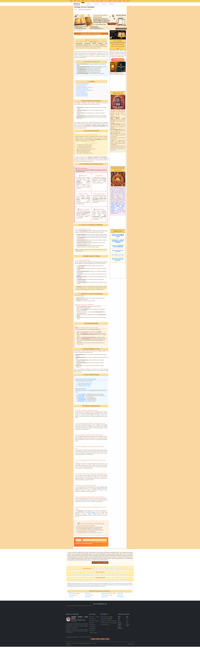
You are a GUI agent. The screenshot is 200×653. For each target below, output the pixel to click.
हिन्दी (75, 1)
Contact (97, 616)
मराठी (83, 1)
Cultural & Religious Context (82, 93)
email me (76, 627)
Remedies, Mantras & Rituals (82, 88)
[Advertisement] (118, 84)
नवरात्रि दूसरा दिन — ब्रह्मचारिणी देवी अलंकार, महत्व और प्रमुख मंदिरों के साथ (118, 241)
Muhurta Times (88, 597)
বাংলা (89, 1)
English (71, 1)
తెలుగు (79, 1)
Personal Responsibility (81, 91)
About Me (91, 616)
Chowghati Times (104, 597)
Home (75, 9)
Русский (114, 1)
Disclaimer (91, 622)
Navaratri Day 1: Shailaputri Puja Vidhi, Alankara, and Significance (118, 259)
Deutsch (119, 1)
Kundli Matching (106, 618)
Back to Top (131, 644)
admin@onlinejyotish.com (86, 384)
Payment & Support (93, 620)
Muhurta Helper (120, 593)
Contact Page (87, 385)
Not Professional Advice (81, 86)
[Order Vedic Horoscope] (118, 34)
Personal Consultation (111, 620)
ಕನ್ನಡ (86, 1)
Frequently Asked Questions (82, 95)
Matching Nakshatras (89, 595)
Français (109, 1)
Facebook (93, 639)
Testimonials (92, 618)
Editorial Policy (87, 501)
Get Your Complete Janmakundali (100, 562)
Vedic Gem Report (121, 597)
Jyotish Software (104, 624)
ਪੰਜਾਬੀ (97, 1)
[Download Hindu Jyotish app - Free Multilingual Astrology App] (118, 66)
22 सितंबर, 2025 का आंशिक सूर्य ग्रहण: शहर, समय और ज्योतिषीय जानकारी (118, 235)
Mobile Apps (114, 622)
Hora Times (71, 597)
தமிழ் (106, 1)
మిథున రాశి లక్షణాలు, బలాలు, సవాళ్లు (118, 254)
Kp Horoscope (88, 593)
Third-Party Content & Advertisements (85, 90)
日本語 (124, 1)
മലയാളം (101, 1)
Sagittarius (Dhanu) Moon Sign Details (118, 251)
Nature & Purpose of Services (83, 83)
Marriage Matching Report (108, 593)
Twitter (98, 639)
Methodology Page (79, 251)
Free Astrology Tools (105, 622)
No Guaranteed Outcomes (82, 84)
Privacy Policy (99, 532)
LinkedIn (107, 639)
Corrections (92, 630)
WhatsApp (103, 639)
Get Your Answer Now (118, 59)
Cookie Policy (92, 626)
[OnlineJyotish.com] (76, 3)
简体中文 (128, 1)
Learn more (74, 621)
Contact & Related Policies (82, 94)
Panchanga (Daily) (106, 595)
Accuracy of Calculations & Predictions (85, 87)
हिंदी (100, 568)
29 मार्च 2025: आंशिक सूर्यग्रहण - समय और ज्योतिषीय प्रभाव (118, 246)
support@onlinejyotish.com (86, 383)
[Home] (82, 2)
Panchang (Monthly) (73, 595)
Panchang (103, 620)
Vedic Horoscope (74, 593)
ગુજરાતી (93, 1)
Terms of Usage (91, 532)
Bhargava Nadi (120, 595)
